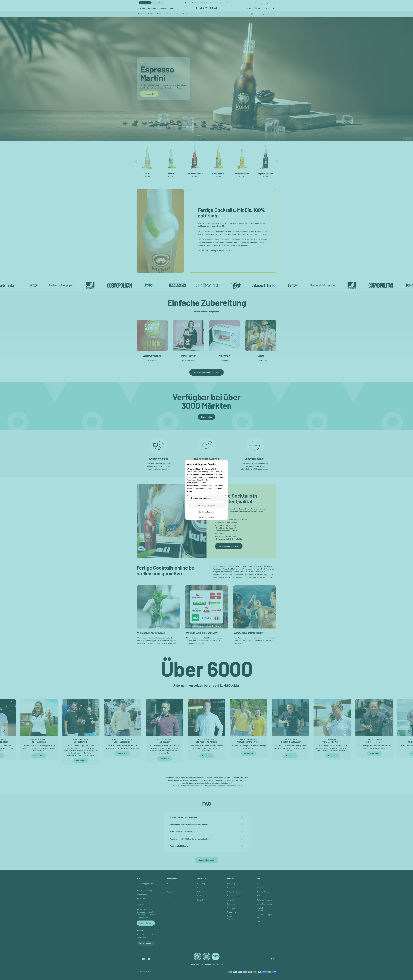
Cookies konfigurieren (206, 512)
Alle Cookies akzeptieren (206, 506)
